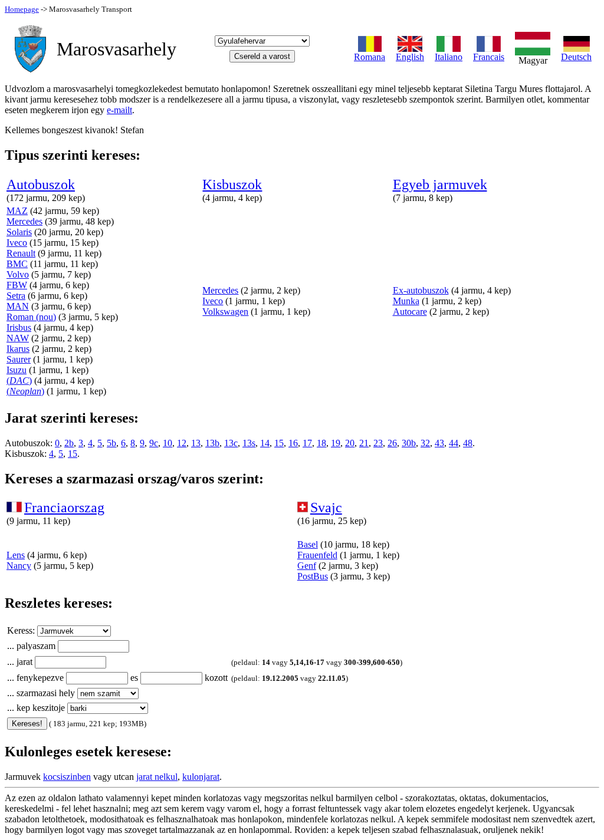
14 (265, 443)
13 (196, 443)
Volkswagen (225, 312)
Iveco (16, 243)
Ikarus (17, 349)
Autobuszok (40, 184)
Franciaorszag (64, 507)
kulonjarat (200, 777)
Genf (306, 566)
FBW (16, 285)
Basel (307, 544)
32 (425, 443)
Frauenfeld (317, 555)
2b (69, 443)
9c (153, 443)
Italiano (448, 57)
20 (349, 443)
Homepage (22, 9)
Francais (488, 57)
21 (364, 443)
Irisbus (18, 327)
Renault (20, 253)
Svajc (326, 507)
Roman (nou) (31, 317)
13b (212, 443)
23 (378, 443)
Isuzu (16, 370)
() (19, 380)
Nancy (18, 566)
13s (248, 443)
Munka (406, 301)
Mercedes (24, 221)
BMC (17, 264)
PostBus (312, 576)
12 (181, 443)
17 (307, 443)
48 (467, 443)
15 (279, 443)
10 (167, 443)
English (410, 57)
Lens (15, 555)
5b (111, 443)
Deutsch (576, 57)
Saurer (18, 359)
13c (231, 443)
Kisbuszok (232, 184)
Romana (369, 57)
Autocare (410, 312)
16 (293, 443)
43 (439, 443)
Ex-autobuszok (421, 290)
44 (453, 443)
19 (335, 443)
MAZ (17, 211)
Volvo (17, 274)
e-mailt (119, 110)
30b (409, 443)
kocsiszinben (67, 777)
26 (392, 443)
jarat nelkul (157, 777)
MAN (17, 306)
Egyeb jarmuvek (440, 184)
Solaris (19, 232)
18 (321, 443)
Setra (15, 296)
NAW (17, 338)
